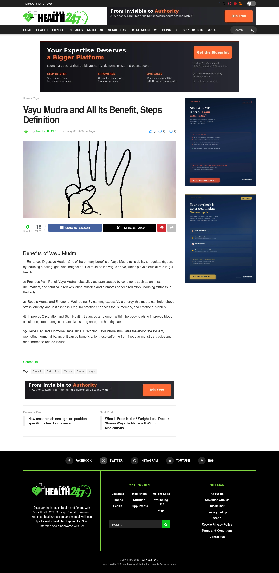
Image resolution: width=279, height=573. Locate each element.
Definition (53, 371)
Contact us (217, 537)
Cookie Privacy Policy (217, 524)
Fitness (58, 30)
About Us (217, 494)
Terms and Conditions (217, 530)
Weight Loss (117, 30)
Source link (31, 361)
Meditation (141, 30)
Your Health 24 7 (149, 559)
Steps (80, 371)
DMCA (217, 518)
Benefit (37, 371)
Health (42, 30)
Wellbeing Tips (166, 30)
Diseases (76, 30)
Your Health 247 (46, 131)
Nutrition (95, 30)
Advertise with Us (217, 500)
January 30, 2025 (73, 131)
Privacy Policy (217, 512)
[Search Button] (253, 30)
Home (27, 30)
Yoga (212, 30)
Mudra (68, 371)
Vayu (92, 371)
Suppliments (193, 30)
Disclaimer (217, 506)
